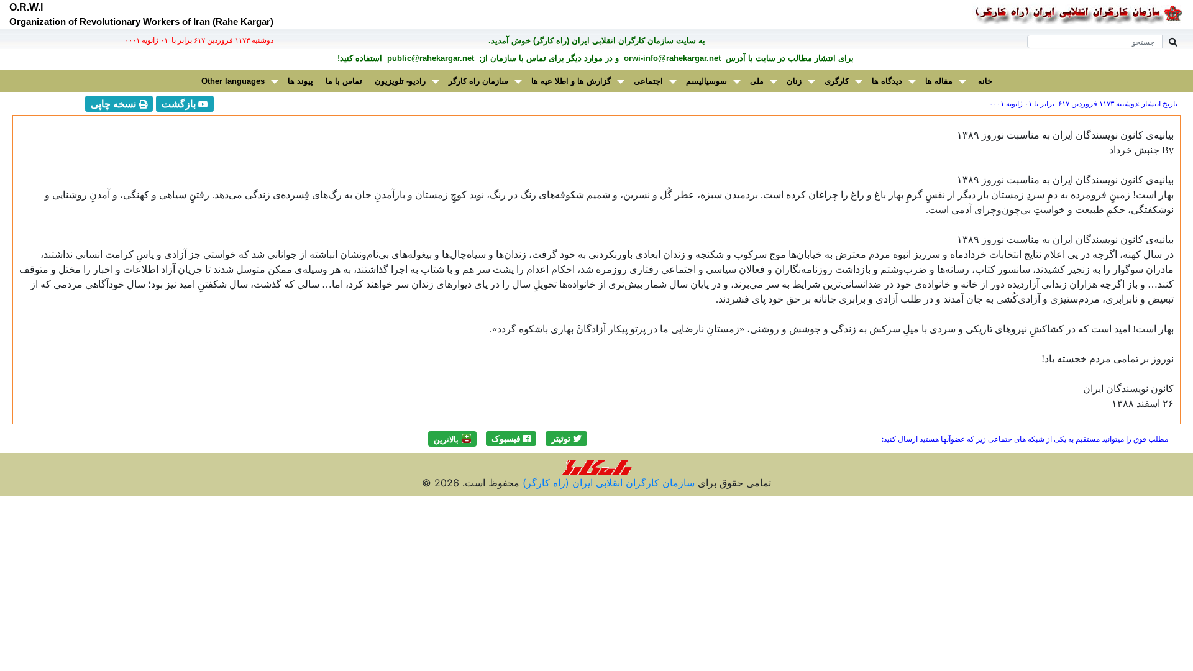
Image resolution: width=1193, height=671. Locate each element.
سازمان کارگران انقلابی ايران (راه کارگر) (607, 483)
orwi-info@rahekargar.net (671, 58)
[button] (566, 438)
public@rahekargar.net (429, 58)
